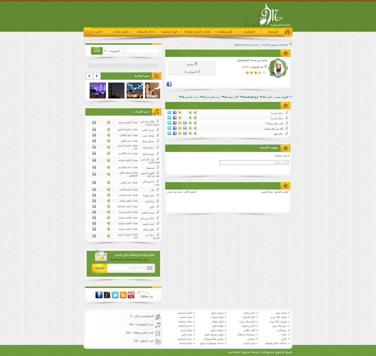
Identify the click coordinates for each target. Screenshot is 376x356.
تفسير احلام (121, 31)
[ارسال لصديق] (179, 113)
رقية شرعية (186, 330)
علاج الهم (278, 134)
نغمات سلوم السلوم (128, 129)
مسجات (251, 339)
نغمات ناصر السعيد (128, 189)
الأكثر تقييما (233, 97)
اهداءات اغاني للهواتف (276, 343)
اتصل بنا (97, 31)
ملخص (190, 64)
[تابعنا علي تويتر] (115, 295)
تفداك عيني (148, 136)
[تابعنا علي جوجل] (107, 295)
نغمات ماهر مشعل (129, 201)
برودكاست (281, 330)
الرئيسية (273, 31)
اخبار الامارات (248, 317)
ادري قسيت (148, 224)
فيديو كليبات (249, 343)
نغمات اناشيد (186, 317)
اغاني (284, 339)
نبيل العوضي (267, 192)
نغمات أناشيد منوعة (128, 122)
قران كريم (187, 334)
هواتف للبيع (217, 326)
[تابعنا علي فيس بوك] (99, 295)
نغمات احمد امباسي (128, 195)
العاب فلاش (249, 330)
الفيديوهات (224, 31)
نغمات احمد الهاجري (128, 167)
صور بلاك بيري (279, 326)
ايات (152, 190)
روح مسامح (148, 154)
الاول (151, 207)
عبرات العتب (148, 130)
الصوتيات (249, 31)
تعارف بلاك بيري (279, 317)
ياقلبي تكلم (148, 229)
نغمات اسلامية (185, 321)
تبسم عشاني (147, 212)
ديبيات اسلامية (185, 339)
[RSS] (123, 295)
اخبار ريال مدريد (247, 321)
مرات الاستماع (213, 97)
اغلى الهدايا (148, 196)
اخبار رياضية (249, 313)
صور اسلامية (169, 31)
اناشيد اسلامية (185, 313)
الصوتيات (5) (190, 72)
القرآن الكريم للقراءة (197, 31)
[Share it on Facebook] (169, 86)
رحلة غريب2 (277, 118)
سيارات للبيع (217, 313)
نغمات (284, 334)
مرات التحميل (191, 97)
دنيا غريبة (149, 201)
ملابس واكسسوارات (213, 339)
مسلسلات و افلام (246, 334)
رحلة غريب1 (277, 113)
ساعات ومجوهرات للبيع (211, 343)
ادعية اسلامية (185, 326)
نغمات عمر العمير (129, 141)
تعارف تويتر (281, 313)
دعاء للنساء (148, 147)
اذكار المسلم (145, 31)
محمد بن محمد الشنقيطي (246, 44)
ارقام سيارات (217, 317)
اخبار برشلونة (248, 326)
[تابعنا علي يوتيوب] (131, 295)
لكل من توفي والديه (273, 129)
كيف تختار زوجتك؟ (274, 123)
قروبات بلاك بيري (278, 321)
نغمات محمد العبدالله (127, 206)
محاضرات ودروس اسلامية (275, 44)
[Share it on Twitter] (169, 114)
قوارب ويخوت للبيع (214, 334)
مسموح (150, 168)
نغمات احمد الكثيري (128, 153)
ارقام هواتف (217, 321)
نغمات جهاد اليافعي (128, 135)
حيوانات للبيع (217, 330)
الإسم (269, 97)
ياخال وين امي (147, 218)
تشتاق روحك (148, 141)
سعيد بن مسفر (174, 192)
